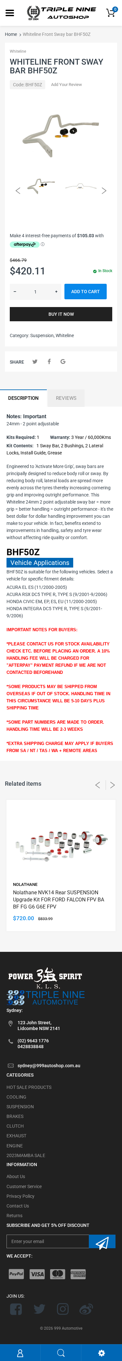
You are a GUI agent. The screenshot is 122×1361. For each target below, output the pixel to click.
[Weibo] (86, 1309)
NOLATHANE (25, 884)
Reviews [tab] (66, 398)
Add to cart (85, 291)
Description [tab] (23, 398)
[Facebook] (49, 361)
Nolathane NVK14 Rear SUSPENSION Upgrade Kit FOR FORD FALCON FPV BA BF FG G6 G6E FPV (58, 899)
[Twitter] (35, 361)
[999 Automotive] (61, 12)
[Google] (63, 361)
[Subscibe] (102, 1241)
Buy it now (61, 314)
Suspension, (42, 335)
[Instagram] (63, 1309)
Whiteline (18, 51)
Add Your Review (66, 84)
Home (11, 34)
